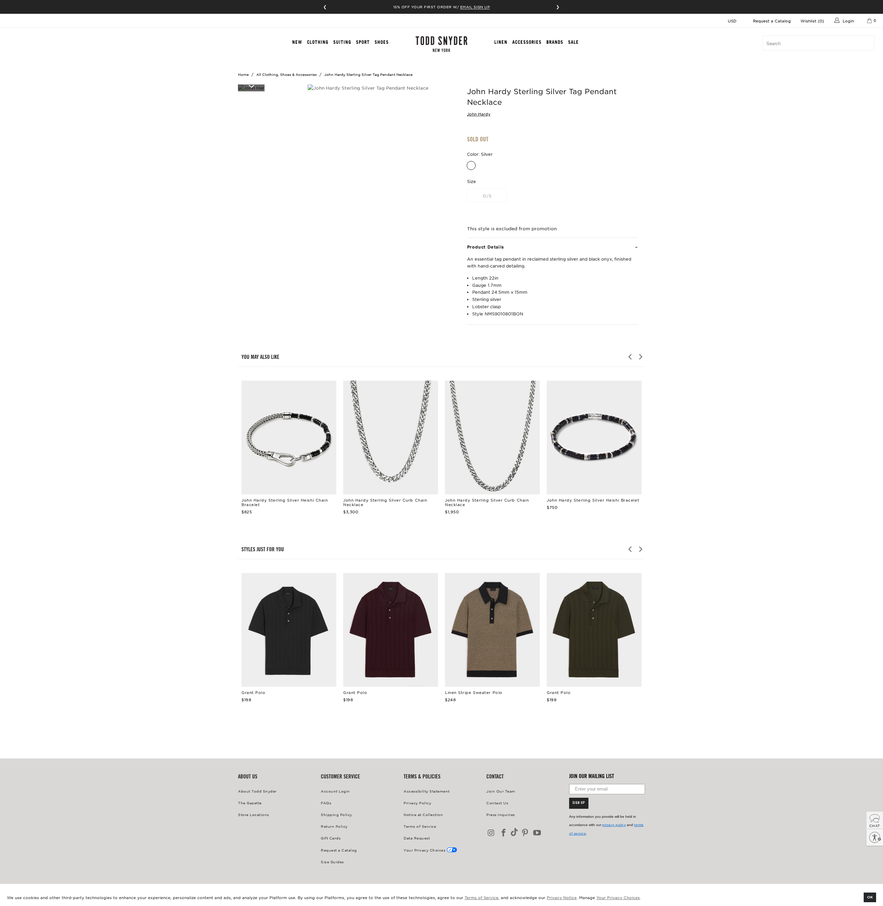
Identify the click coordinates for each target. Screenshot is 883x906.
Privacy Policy (417, 803)
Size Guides (332, 861)
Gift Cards (330, 838)
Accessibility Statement (427, 791)
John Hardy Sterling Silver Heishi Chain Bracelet (288, 437)
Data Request (417, 838)
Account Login (335, 791)
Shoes (382, 42)
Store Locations (253, 814)
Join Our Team (500, 791)
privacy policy (614, 825)
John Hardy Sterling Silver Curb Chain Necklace (390, 437)
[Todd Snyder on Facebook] (504, 833)
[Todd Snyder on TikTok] (514, 832)
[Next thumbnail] (251, 85)
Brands (554, 42)
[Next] (640, 356)
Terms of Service (481, 897)
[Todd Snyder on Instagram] (491, 833)
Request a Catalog (772, 20)
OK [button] (870, 897)
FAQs (326, 803)
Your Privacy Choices (618, 897)
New (297, 42)
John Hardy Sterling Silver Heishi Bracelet (594, 437)
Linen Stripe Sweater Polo (492, 630)
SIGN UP (579, 803)
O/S (487, 196)
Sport (363, 42)
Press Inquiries (500, 814)
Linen (500, 42)
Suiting (342, 42)
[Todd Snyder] (441, 44)
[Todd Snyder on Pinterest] (525, 833)
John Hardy (478, 113)
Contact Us (497, 803)
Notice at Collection (423, 814)
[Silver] (471, 165)
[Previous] (630, 356)
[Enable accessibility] (874, 837)
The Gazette (250, 803)
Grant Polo (288, 630)
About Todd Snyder (257, 791)
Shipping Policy (336, 814)
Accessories (527, 42)
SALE (573, 42)
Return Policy (334, 826)
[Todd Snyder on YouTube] (537, 833)
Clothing (317, 42)
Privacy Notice (562, 897)
